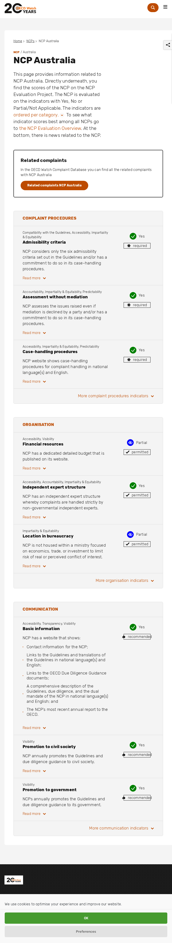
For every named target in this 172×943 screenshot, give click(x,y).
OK (86, 918)
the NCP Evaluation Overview (50, 128)
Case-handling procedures (50, 351)
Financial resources (43, 444)
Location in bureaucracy (48, 536)
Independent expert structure (54, 487)
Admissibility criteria (44, 242)
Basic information (41, 628)
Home (17, 41)
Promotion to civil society (49, 746)
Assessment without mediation (55, 297)
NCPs (30, 41)
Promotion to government (50, 789)
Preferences (86, 932)
